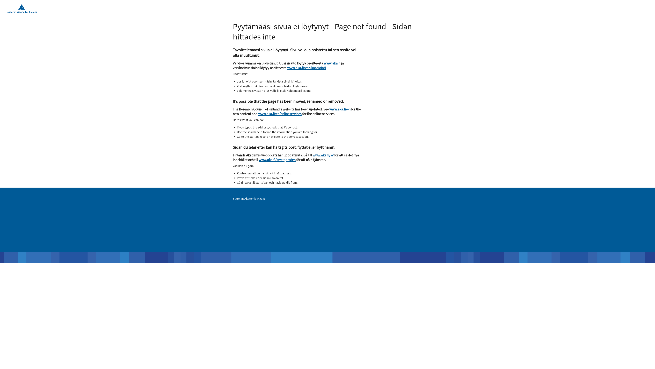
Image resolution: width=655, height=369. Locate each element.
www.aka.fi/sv (323, 155)
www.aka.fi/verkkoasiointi (306, 67)
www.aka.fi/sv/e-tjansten (277, 159)
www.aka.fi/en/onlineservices (280, 113)
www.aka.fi (332, 63)
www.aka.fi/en (340, 109)
